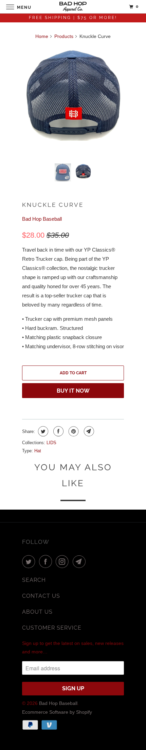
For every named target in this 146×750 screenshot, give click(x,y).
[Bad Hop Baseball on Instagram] (63, 561)
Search (34, 580)
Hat (37, 450)
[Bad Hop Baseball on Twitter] (30, 561)
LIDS (51, 442)
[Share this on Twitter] (42, 431)
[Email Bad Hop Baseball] (80, 561)
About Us (37, 612)
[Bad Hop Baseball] (73, 6)
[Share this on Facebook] (57, 431)
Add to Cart (73, 373)
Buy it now (73, 391)
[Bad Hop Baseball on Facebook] (47, 561)
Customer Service (51, 628)
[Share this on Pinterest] (73, 431)
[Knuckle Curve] (73, 93)
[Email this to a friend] (88, 431)
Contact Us (41, 596)
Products (63, 36)
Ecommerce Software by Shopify (57, 712)
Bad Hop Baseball (42, 219)
